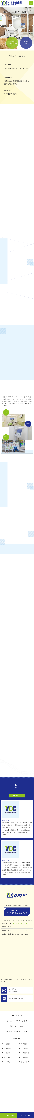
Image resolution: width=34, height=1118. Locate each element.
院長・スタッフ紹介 (17, 1026)
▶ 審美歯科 (23, 1044)
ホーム (9, 1021)
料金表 (26, 1031)
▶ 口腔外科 (6, 1053)
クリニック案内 (21, 1021)
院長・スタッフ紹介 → (17, 764)
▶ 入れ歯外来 (24, 1053)
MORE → (17, 308)
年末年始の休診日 (11, 94)
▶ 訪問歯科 (23, 1048)
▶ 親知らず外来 (8, 1057)
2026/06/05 (5, 860)
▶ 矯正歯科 (6, 1048)
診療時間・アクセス (12, 1031)
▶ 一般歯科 (6, 1044)
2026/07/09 (5, 820)
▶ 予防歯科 (23, 1057)
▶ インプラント (8, 1062)
